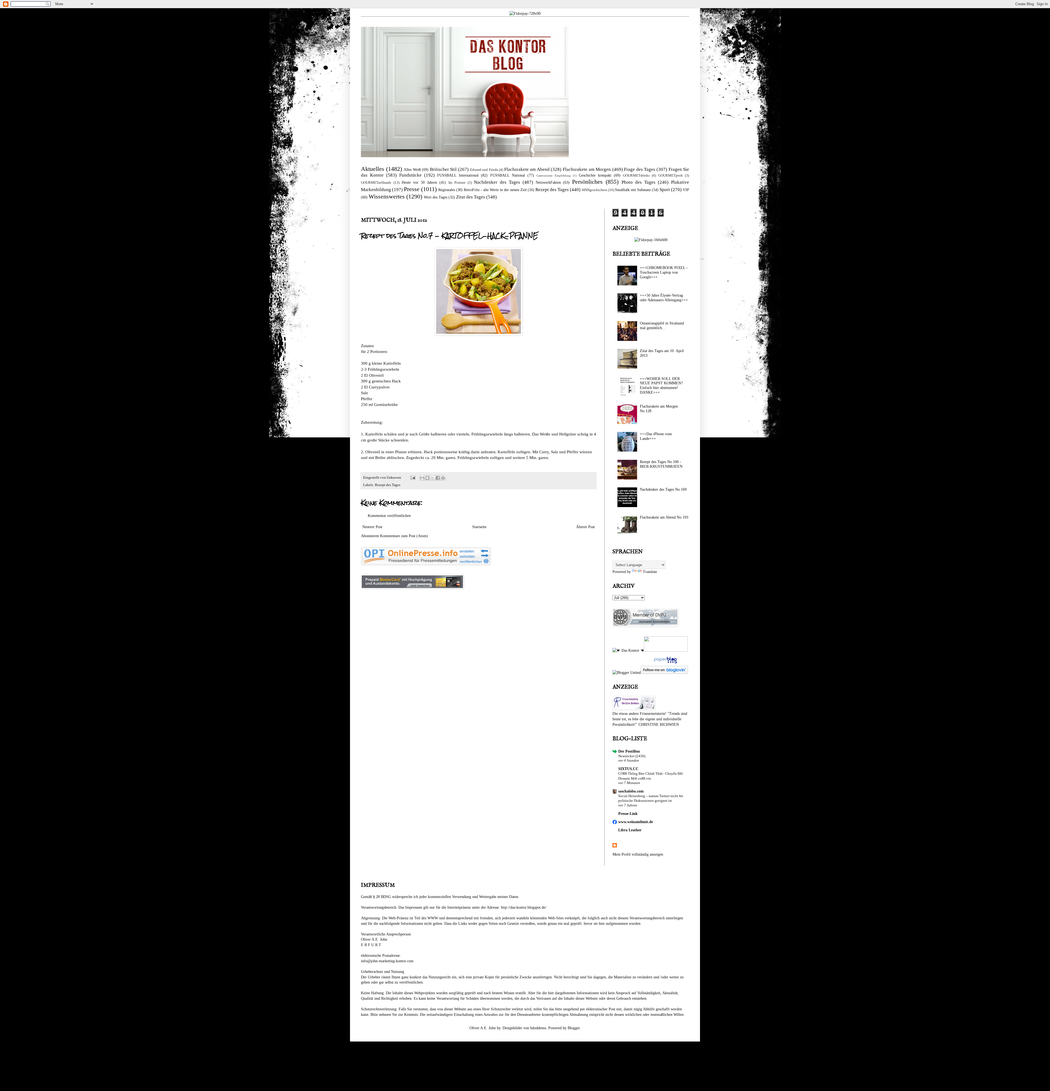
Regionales (446, 190)
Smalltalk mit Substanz (633, 190)
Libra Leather (629, 830)
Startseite (479, 527)
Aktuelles (372, 168)
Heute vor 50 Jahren (419, 182)
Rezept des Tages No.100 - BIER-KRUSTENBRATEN (661, 464)
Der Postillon (629, 751)
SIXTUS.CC (628, 769)
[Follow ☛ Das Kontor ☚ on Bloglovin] (664, 673)
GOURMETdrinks (636, 175)
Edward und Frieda (484, 170)
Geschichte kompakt (595, 175)
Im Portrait (456, 183)
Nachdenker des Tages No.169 (663, 489)
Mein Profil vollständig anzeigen (637, 854)
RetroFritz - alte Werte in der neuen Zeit (495, 190)
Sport (665, 189)
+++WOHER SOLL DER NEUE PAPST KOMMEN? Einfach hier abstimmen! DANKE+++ (661, 385)
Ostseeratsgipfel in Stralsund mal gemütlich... (662, 325)
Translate (650, 572)
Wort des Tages (435, 197)
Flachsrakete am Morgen (587, 169)
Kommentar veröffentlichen (389, 516)
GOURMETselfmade (376, 183)
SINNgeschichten (594, 190)
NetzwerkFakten (548, 182)
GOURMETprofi (670, 175)
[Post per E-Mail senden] (412, 477)
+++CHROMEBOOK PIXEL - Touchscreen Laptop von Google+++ (664, 272)
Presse (411, 189)
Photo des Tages (638, 182)
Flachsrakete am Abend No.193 (664, 517)
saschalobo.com (631, 791)
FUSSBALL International (458, 175)
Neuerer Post (372, 527)
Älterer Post (585, 527)
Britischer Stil (443, 169)
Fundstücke (410, 175)
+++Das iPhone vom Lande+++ (656, 436)
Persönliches (587, 181)
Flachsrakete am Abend (527, 169)
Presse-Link (628, 814)
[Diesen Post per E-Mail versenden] (422, 478)
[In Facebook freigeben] (438, 478)
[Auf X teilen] (432, 478)
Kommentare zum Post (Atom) (404, 536)
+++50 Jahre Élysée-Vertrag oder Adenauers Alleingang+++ (664, 297)
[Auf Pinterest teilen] (443, 478)
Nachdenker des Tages (497, 182)
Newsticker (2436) (631, 756)
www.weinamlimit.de (635, 822)
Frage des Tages (639, 169)
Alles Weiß (412, 170)
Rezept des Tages (552, 189)
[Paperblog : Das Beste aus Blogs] (665, 663)
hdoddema (538, 1028)
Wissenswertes (387, 196)
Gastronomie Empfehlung (553, 175)
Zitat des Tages (470, 197)
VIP (686, 190)
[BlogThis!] (427, 478)
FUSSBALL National (507, 175)
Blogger (574, 1028)
